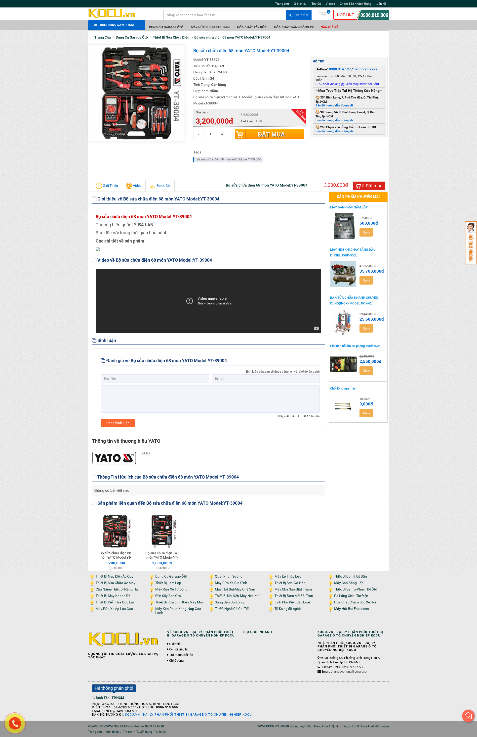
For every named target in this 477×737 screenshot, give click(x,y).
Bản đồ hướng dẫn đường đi (334, 105)
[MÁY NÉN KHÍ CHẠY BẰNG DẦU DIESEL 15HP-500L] (343, 274)
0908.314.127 (340, 69)
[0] (323, 15)
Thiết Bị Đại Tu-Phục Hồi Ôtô (355, 589)
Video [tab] (137, 186)
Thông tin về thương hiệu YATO (126, 441)
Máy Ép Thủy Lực (288, 576)
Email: (345, 671)
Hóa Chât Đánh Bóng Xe (294, 27)
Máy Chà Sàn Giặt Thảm (293, 589)
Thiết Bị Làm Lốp (168, 583)
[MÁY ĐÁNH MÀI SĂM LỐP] (343, 226)
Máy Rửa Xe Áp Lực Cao (114, 609)
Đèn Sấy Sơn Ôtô (168, 596)
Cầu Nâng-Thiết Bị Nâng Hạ (117, 589)
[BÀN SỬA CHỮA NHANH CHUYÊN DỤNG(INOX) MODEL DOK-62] (343, 322)
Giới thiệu (300, 3)
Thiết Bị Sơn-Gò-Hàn (290, 583)
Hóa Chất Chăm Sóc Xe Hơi (355, 602)
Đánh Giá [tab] (163, 186)
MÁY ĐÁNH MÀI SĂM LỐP (349, 207)
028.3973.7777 (365, 69)
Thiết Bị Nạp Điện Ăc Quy (114, 576)
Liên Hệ (381, 3)
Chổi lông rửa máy (343, 388)
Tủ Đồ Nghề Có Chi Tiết (232, 609)
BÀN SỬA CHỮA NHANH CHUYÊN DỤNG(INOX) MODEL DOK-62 (354, 300)
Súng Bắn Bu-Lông (229, 602)
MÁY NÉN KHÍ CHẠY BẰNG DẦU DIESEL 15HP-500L (352, 252)
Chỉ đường (176, 660)
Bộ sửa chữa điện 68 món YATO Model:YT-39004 (229, 159)
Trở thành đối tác (181, 655)
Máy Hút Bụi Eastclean (210, 27)
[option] (115, 541)
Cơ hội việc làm (179, 649)
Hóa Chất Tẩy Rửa (252, 27)
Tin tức (316, 3)
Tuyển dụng (144, 732)
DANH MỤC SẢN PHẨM (117, 25)
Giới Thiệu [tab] (110, 186)
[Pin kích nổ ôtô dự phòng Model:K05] (343, 364)
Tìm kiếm (301, 15)
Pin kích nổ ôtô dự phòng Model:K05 (355, 346)
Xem (366, 232)
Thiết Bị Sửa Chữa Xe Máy (115, 583)
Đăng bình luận (117, 423)
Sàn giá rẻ (329, 27)
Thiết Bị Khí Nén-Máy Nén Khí (237, 596)
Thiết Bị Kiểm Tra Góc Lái (115, 602)
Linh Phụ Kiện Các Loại (292, 602)
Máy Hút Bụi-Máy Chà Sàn (235, 589)
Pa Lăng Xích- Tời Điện (351, 596)
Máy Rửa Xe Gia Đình (231, 583)
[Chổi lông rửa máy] (343, 407)
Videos (330, 3)
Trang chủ (282, 3)
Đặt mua (271, 134)
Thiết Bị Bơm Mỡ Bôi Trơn (294, 596)
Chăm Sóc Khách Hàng (355, 3)
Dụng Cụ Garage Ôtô (166, 27)
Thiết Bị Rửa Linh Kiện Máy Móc (179, 602)
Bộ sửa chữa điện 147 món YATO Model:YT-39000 (162, 557)
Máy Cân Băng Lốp (348, 583)
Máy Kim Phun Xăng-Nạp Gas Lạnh (178, 610)
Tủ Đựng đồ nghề (288, 609)
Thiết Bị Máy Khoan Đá (113, 596)
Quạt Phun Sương (228, 576)
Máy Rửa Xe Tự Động (171, 589)
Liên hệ (161, 732)
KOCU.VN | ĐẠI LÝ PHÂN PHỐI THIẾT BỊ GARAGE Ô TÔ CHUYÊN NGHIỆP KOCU (188, 714)
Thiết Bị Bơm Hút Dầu (350, 576)
